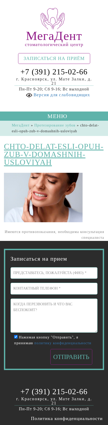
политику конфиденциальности (62, 343)
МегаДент (21, 125)
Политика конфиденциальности (67, 418)
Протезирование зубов (54, 125)
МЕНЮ (56, 116)
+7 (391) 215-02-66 (54, 71)
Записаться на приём (54, 58)
